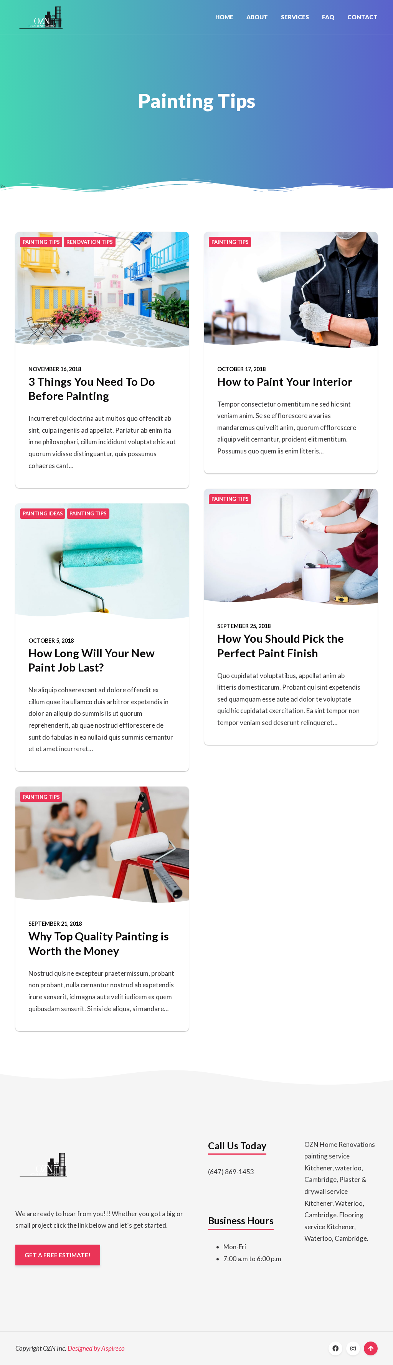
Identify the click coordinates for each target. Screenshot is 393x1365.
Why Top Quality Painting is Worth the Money (98, 943)
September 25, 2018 (244, 626)
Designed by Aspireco (96, 1348)
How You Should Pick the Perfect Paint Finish (280, 646)
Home (224, 16)
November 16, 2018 (54, 369)
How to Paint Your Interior (284, 381)
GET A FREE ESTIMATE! (58, 1255)
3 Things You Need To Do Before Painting (91, 389)
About (257, 16)
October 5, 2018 (51, 640)
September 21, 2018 (55, 923)
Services (295, 16)
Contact (362, 16)
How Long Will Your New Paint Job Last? (91, 660)
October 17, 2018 (241, 369)
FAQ (328, 16)
